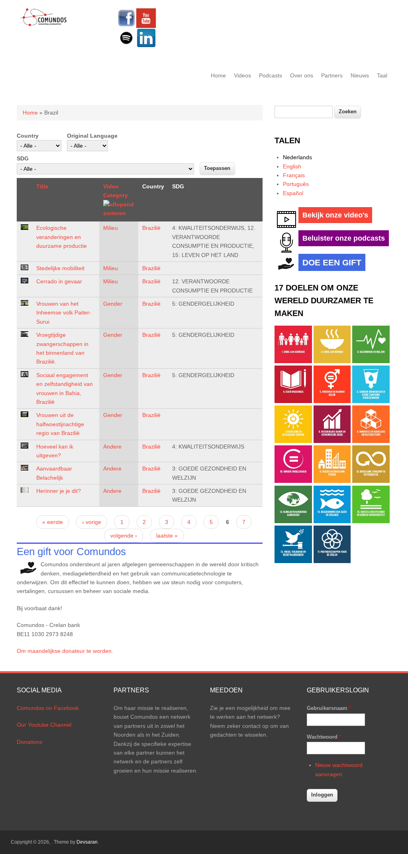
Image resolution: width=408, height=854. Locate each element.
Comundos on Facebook (48, 708)
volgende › (123, 535)
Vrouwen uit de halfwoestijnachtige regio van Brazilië (60, 424)
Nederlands (297, 157)
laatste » (167, 535)
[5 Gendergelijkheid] (332, 401)
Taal (382, 75)
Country (28, 135)
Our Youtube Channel (44, 725)
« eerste (52, 522)
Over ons (301, 75)
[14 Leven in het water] (332, 521)
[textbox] (304, 112)
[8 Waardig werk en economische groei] (332, 441)
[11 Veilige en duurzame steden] (332, 481)
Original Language (92, 135)
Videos (242, 75)
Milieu (110, 228)
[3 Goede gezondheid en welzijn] (371, 361)
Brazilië (151, 228)
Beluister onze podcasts (343, 238)
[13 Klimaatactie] (293, 521)
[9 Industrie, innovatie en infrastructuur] (371, 441)
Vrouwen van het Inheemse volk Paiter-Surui (63, 312)
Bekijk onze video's (335, 215)
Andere (112, 446)
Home (218, 75)
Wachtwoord (324, 737)
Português (296, 184)
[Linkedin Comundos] (146, 46)
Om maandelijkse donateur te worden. (65, 651)
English (292, 166)
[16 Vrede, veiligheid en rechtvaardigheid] (293, 561)
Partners (332, 75)
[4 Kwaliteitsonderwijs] (293, 401)
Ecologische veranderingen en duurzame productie (61, 237)
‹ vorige (91, 522)
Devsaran (87, 842)
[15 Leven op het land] (371, 521)
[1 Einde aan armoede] (293, 361)
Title (42, 186)
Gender (112, 303)
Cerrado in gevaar (59, 281)
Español (293, 193)
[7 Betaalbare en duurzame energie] (293, 441)
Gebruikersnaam (329, 708)
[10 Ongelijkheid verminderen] (293, 481)
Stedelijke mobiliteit (60, 268)
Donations (29, 742)
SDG (23, 158)
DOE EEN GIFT (331, 262)
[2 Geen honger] (332, 361)
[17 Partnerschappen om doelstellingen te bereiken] (332, 561)
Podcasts (270, 75)
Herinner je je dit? (58, 491)
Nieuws (360, 75)
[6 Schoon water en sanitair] (371, 401)
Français (294, 175)
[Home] (44, 25)
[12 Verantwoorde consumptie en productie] (371, 481)
